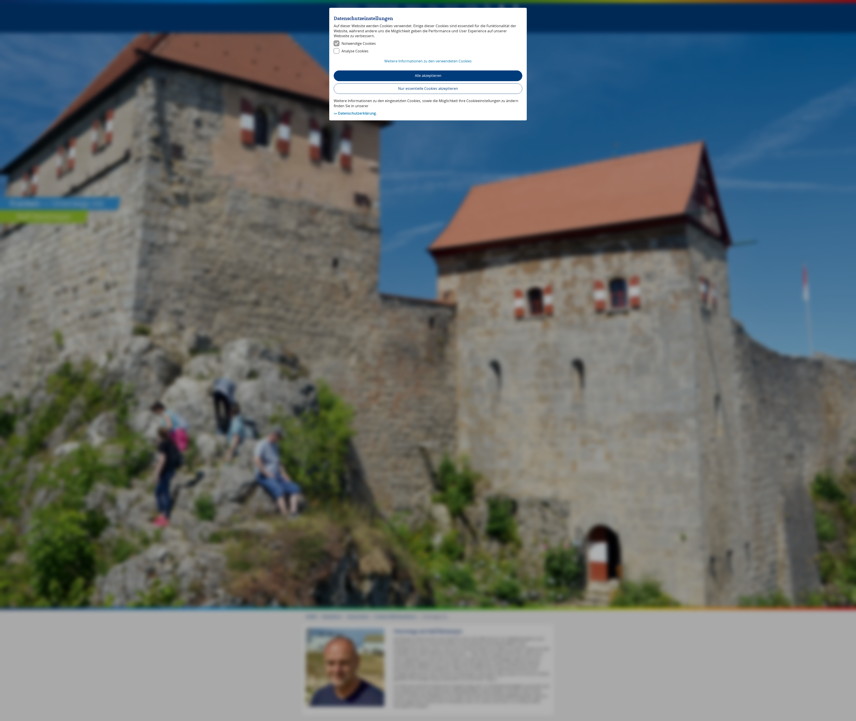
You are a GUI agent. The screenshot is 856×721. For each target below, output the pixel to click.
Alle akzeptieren (428, 75)
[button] (428, 63)
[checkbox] (428, 43)
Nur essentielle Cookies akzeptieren (428, 88)
